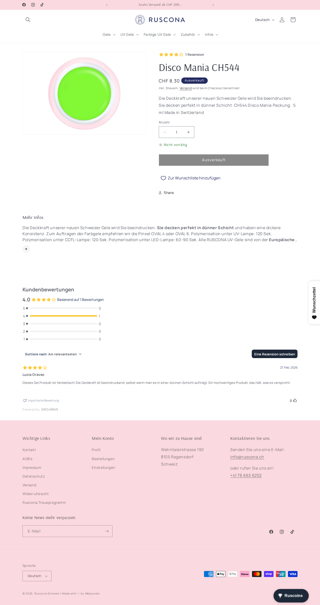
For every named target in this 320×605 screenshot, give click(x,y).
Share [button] (169, 192)
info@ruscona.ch (247, 457)
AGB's (27, 458)
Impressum (31, 467)
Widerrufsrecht (35, 493)
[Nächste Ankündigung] (213, 4)
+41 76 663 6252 (246, 475)
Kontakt (29, 449)
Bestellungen (103, 458)
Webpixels (92, 593)
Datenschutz (33, 476)
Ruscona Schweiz (47, 593)
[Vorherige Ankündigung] (106, 4)
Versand (186, 88)
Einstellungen (103, 467)
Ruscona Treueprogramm (44, 502)
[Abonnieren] (106, 531)
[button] (28, 19)
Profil (96, 449)
